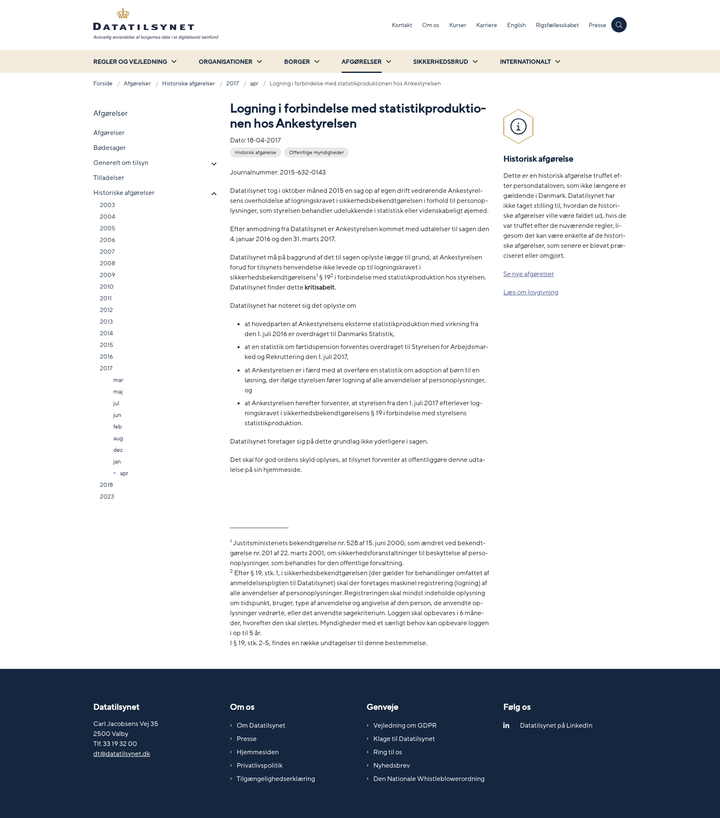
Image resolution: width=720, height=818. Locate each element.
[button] (212, 164)
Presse (247, 738)
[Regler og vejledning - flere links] (173, 61)
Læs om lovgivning (530, 292)
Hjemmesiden (258, 752)
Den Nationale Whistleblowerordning (429, 778)
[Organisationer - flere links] (258, 61)
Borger (297, 62)
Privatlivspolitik (259, 765)
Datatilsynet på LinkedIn (556, 725)
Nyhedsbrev (391, 765)
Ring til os (387, 752)
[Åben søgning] (619, 24)
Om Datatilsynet (261, 725)
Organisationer (225, 62)
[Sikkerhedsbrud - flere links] (474, 61)
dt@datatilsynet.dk (121, 753)
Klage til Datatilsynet (404, 738)
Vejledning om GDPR (405, 725)
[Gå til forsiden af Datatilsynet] (240, 24)
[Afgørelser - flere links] (387, 61)
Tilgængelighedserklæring (276, 778)
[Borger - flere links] (316, 61)
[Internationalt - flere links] (556, 61)
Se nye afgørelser (528, 274)
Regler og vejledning (130, 62)
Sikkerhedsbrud (440, 62)
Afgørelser (362, 62)
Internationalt (525, 62)
